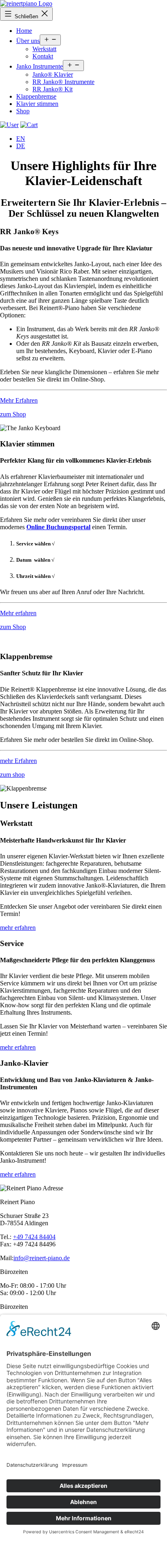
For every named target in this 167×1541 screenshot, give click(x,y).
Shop (23, 111)
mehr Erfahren (18, 760)
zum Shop (13, 414)
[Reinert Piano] (26, 3)
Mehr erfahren (18, 613)
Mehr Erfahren (19, 400)
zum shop (12, 774)
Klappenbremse (36, 96)
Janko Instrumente (39, 66)
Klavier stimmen (37, 103)
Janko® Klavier (52, 74)
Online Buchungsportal (58, 527)
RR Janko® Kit (52, 89)
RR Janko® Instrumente (63, 81)
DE (20, 145)
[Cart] (9, 124)
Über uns (28, 40)
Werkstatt (44, 48)
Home (24, 30)
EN (20, 138)
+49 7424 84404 (34, 1236)
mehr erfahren (18, 927)
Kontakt (42, 56)
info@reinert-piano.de (41, 1257)
